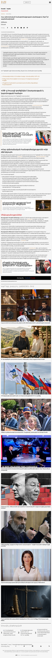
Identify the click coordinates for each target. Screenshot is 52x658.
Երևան (3, 24)
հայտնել (20, 156)
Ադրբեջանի (32, 248)
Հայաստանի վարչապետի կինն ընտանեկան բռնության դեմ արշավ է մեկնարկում (23, 582)
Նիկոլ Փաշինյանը (40, 156)
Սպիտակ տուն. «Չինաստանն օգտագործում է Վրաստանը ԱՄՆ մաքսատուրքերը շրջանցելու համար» (26, 507)
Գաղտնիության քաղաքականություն (22, 644)
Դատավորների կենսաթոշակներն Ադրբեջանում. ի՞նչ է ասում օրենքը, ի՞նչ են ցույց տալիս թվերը (24, 619)
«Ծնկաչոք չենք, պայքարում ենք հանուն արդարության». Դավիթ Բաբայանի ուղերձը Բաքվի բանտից (25, 545)
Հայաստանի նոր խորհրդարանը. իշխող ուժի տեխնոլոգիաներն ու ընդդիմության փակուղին (25, 322)
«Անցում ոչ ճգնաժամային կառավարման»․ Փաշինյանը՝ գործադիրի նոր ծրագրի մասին (24, 432)
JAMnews (4, 22)
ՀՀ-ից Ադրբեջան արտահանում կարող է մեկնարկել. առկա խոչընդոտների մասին (23, 359)
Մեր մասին (4, 644)
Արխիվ (3, 13)
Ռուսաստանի (5, 46)
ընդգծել (23, 240)
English (9, 8)
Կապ (9, 644)
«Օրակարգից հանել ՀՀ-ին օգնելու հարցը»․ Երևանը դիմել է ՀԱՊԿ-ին (21, 76)
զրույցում (29, 219)
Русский (3, 8)
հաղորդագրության (37, 105)
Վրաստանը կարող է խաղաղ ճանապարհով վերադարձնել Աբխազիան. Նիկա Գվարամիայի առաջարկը (25, 469)
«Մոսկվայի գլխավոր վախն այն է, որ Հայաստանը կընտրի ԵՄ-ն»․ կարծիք (21, 395)
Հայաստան (4, 11)
